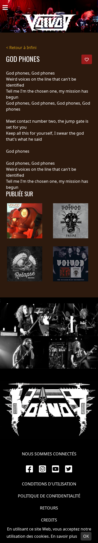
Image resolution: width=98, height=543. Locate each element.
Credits (49, 520)
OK (86, 536)
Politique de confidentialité (49, 496)
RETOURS (49, 508)
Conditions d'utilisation (49, 484)
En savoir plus (64, 536)
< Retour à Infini (21, 47)
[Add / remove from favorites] (86, 59)
